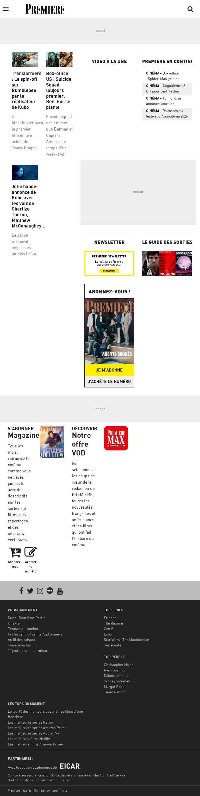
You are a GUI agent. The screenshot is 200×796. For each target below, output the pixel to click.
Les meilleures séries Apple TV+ (33, 733)
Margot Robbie (115, 686)
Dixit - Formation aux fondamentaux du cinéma (40, 780)
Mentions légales (20, 790)
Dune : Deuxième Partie (26, 617)
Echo (108, 634)
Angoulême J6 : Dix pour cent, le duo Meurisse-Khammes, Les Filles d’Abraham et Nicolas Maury (166, 89)
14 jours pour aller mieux (28, 650)
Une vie (14, 623)
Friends (110, 617)
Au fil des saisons (22, 639)
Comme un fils (19, 645)
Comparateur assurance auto (28, 775)
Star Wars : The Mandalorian (126, 639)
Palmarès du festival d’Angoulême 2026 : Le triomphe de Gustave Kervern (167, 114)
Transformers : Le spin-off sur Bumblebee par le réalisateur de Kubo (25, 90)
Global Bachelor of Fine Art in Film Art (77, 775)
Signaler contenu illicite (50, 790)
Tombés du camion (23, 628)
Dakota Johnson (116, 675)
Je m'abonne (109, 370)
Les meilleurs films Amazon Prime (35, 744)
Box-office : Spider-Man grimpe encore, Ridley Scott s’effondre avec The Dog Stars (165, 77)
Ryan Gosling (114, 670)
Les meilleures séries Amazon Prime (37, 727)
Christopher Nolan (119, 664)
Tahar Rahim (114, 692)
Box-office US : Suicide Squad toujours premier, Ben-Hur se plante (58, 90)
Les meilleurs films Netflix (29, 738)
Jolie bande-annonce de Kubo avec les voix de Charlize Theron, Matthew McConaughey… (25, 206)
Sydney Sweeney (117, 681)
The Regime (113, 623)
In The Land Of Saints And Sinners (35, 634)
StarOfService (116, 775)
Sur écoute (112, 645)
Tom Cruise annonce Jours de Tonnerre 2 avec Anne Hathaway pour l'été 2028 (166, 102)
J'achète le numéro (109, 381)
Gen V (108, 628)
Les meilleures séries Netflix (31, 722)
